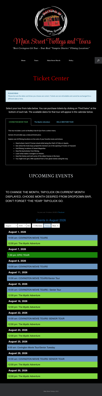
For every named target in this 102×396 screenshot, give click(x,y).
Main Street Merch (53, 60)
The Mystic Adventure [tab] (42, 122)
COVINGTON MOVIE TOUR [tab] (18, 122)
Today (47, 225)
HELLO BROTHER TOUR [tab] (64, 122)
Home (23, 60)
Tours (36, 60)
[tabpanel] (51, 145)
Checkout (61, 212)
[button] (98, 60)
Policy (71, 60)
